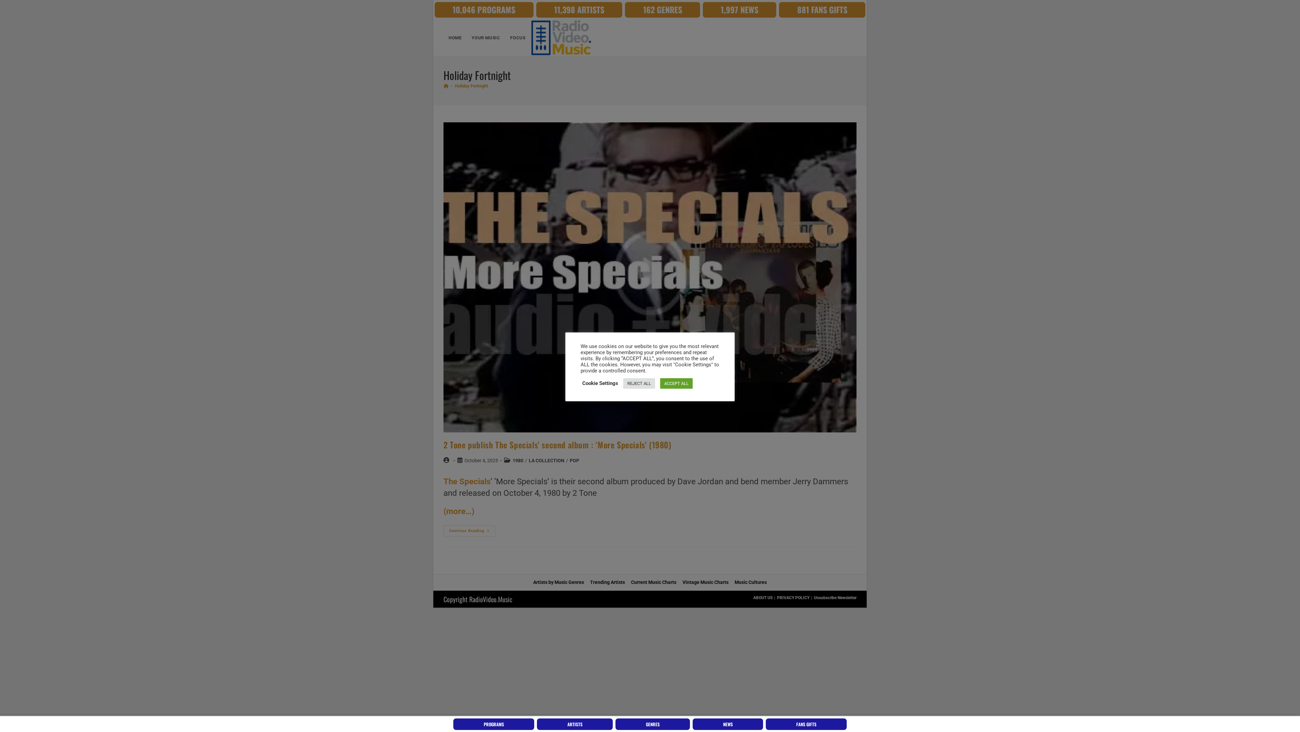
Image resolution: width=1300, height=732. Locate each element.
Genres (653, 724)
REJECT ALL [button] (639, 383)
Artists (575, 724)
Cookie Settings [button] (600, 383)
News (728, 724)
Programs (494, 724)
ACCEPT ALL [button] (676, 383)
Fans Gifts (806, 724)
